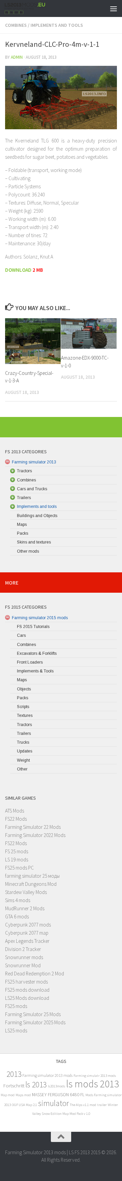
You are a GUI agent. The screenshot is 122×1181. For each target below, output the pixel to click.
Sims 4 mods (17, 900)
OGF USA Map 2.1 (24, 1105)
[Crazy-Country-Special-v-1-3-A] (33, 341)
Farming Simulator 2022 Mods (35, 835)
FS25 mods (16, 1006)
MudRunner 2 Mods (24, 908)
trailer (102, 1105)
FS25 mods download (27, 990)
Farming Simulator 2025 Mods (35, 1022)
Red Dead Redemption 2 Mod (34, 973)
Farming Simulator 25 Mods (33, 1014)
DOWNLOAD (19, 270)
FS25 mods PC (19, 867)
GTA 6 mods (17, 916)
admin (17, 57)
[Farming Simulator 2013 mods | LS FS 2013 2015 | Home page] (32, 8)
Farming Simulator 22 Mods (33, 827)
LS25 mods (16, 1030)
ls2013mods (56, 1086)
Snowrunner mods (24, 957)
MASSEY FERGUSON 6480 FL (58, 1095)
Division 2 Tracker (23, 949)
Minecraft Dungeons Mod (31, 884)
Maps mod (23, 1095)
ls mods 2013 (92, 1084)
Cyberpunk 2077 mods (28, 924)
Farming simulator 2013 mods (47, 1075)
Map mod (8, 1095)
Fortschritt (13, 1085)
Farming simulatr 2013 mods (95, 1075)
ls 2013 (36, 1084)
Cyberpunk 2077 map (26, 933)
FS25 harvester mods (26, 981)
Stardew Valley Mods (26, 892)
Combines (16, 25)
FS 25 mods (16, 851)
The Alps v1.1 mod (83, 1105)
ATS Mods (14, 810)
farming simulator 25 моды (32, 876)
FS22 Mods (16, 819)
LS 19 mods (16, 859)
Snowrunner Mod (23, 965)
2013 (13, 1074)
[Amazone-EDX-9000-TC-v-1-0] (89, 333)
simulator (53, 1103)
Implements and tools (56, 25)
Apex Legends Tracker (27, 941)
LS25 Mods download (27, 998)
